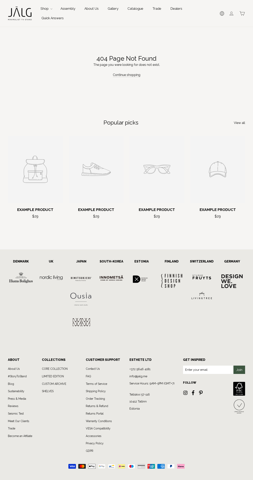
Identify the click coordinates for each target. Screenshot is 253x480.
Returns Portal (95, 413)
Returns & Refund (97, 406)
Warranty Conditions (99, 421)
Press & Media (17, 398)
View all (239, 123)
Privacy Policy (95, 443)
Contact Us (93, 368)
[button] (222, 13)
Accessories (93, 436)
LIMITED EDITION (53, 376)
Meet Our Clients (18, 421)
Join (239, 370)
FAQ (88, 376)
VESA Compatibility (98, 428)
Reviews (13, 406)
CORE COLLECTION (55, 368)
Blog (11, 383)
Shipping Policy (96, 391)
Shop (45, 9)
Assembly (67, 9)
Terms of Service (96, 383)
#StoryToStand (17, 376)
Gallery (113, 9)
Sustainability (16, 391)
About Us (91, 9)
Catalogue (135, 9)
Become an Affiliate (20, 436)
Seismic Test (16, 413)
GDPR (89, 450)
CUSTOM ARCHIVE (54, 383)
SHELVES (48, 391)
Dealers (176, 9)
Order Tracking (95, 398)
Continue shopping (126, 75)
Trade (156, 9)
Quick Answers (53, 18)
